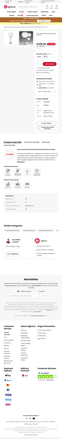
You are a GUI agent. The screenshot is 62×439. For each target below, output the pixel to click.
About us (23, 330)
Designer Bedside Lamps (46, 230)
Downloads (9, 145)
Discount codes (26, 341)
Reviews (46, 142)
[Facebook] (27, 418)
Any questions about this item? (47, 128)
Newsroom (24, 355)
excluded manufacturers (37, 315)
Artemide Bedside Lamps (12, 230)
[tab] (12, 142)
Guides (23, 360)
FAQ (5, 337)
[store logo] (9, 6)
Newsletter (24, 333)
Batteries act (52, 421)
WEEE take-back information (31, 424)
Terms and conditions (44, 330)
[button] (29, 34)
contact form (49, 309)
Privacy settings (10, 421)
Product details (31, 142)
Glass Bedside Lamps (29, 230)
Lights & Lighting (8, 27)
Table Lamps (24, 27)
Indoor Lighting (16, 27)
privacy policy (37, 311)
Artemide (46, 102)
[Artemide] (9, 154)
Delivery (6, 346)
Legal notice (41, 338)
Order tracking (8, 340)
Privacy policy (42, 333)
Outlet (44, 15)
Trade (23, 343)
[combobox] (30, 7)
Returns (6, 348)
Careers (23, 353)
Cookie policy (42, 336)
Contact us (7, 343)
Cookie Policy (45, 421)
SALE (19, 15)
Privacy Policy (37, 421)
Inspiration (24, 358)
